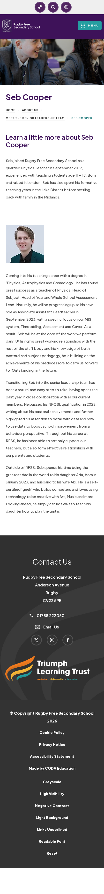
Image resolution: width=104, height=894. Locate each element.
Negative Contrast (52, 805)
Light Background (52, 817)
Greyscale (52, 782)
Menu (93, 25)
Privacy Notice (52, 744)
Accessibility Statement (52, 756)
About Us (30, 110)
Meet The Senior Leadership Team (35, 118)
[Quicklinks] (40, 7)
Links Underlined (52, 829)
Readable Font (52, 841)
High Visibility (52, 793)
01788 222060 (50, 615)
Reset (52, 853)
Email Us (51, 626)
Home (10, 110)
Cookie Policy (52, 732)
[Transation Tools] (66, 7)
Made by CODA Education (58, 770)
